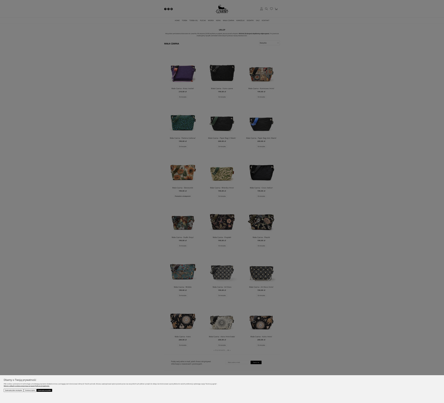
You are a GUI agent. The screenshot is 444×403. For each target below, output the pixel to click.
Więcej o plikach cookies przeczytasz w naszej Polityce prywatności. (26, 386)
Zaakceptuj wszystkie (44, 390)
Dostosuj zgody (30, 390)
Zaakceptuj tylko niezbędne (13, 390)
